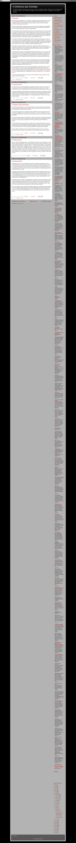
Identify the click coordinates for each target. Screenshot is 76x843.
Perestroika (57, 550)
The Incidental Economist (57, 112)
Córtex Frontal (57, 597)
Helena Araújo (57, 23)
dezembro (57, 794)
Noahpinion (57, 375)
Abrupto (56, 541)
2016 (56, 825)
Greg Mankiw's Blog (58, 176)
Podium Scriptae (58, 232)
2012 (56, 831)
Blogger (41, 838)
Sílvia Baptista (57, 495)
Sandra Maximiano (58, 40)
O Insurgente (57, 214)
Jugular (56, 287)
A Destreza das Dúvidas (25, 6)
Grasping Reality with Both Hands (59, 333)
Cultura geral (15, 18)
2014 (56, 828)
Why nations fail (58, 633)
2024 (56, 787)
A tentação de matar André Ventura (20, 104)
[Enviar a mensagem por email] (38, 77)
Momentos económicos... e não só (58, 183)
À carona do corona (17, 84)
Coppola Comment (58, 309)
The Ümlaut (57, 514)
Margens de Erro (58, 260)
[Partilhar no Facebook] (41, 77)
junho (57, 803)
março (57, 807)
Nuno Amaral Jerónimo (59, 34)
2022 (56, 790)
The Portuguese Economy (58, 664)
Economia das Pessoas (57, 365)
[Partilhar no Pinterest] (42, 77)
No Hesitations (57, 242)
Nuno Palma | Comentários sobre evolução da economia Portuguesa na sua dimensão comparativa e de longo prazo (59, 137)
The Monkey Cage (58, 223)
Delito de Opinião (58, 202)
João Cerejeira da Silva (59, 25)
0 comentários (32, 77)
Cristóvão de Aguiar (58, 20)
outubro (57, 797)
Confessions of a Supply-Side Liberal (58, 505)
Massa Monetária (58, 764)
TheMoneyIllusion (58, 300)
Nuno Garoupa (57, 709)
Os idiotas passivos (17, 139)
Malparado (57, 611)
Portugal (21, 99)
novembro (57, 796)
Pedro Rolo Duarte (58, 431)
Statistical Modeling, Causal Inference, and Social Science (59, 74)
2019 (56, 820)
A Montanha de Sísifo (59, 691)
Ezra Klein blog (57, 768)
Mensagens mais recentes (18, 201)
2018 (56, 822)
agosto (57, 800)
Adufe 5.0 (56, 296)
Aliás (56, 251)
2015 (56, 826)
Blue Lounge (57, 440)
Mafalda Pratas (57, 32)
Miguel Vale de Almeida (59, 673)
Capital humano (58, 757)
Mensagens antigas (46, 201)
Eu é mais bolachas (58, 602)
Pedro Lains (57, 346)
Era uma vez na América (57, 467)
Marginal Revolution (58, 46)
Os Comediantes (58, 559)
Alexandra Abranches (58, 17)
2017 (56, 823)
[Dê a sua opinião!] (39, 77)
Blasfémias (57, 84)
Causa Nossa (57, 193)
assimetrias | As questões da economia (59, 587)
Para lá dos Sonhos (58, 654)
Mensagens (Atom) (20, 203)
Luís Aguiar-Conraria (58, 29)
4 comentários (32, 97)
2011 (56, 832)
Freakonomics (57, 448)
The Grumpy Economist (57, 328)
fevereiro (57, 809)
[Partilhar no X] (40, 77)
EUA (21, 79)
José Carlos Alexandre (59, 26)
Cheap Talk (57, 409)
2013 (56, 829)
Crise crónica (57, 615)
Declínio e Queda (58, 700)
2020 (56, 793)
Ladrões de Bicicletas (59, 55)
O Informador (57, 418)
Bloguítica (57, 486)
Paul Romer (57, 392)
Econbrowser (57, 523)
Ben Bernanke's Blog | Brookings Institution (59, 766)
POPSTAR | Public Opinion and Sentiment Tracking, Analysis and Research (59, 644)
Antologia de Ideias (58, 747)
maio (57, 804)
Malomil (56, 64)
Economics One (58, 532)
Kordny (56, 28)
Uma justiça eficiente (17, 161)
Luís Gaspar (57, 31)
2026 (56, 784)
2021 (56, 791)
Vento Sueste (57, 356)
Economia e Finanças (59, 93)
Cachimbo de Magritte (59, 624)
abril (56, 806)
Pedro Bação (57, 37)
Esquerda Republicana (59, 167)
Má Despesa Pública (58, 383)
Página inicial (33, 201)
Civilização (18, 79)
